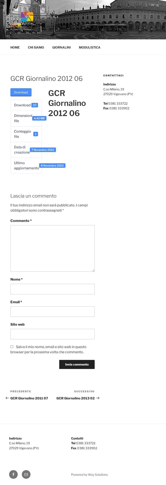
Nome (16, 279)
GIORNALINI (61, 47)
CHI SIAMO (36, 47)
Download (21, 92)
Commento (21, 221)
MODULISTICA (90, 47)
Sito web (17, 324)
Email (16, 302)
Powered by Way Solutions (89, 474)
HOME (15, 47)
